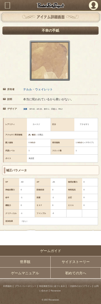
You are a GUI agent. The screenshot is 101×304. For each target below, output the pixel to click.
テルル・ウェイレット (38, 89)
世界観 (25, 262)
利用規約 (7, 286)
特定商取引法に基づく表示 (52, 286)
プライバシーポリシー (25, 286)
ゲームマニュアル (25, 273)
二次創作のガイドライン (80, 286)
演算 (25, 109)
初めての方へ (75, 273)
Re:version (56, 291)
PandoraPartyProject (50, 5)
